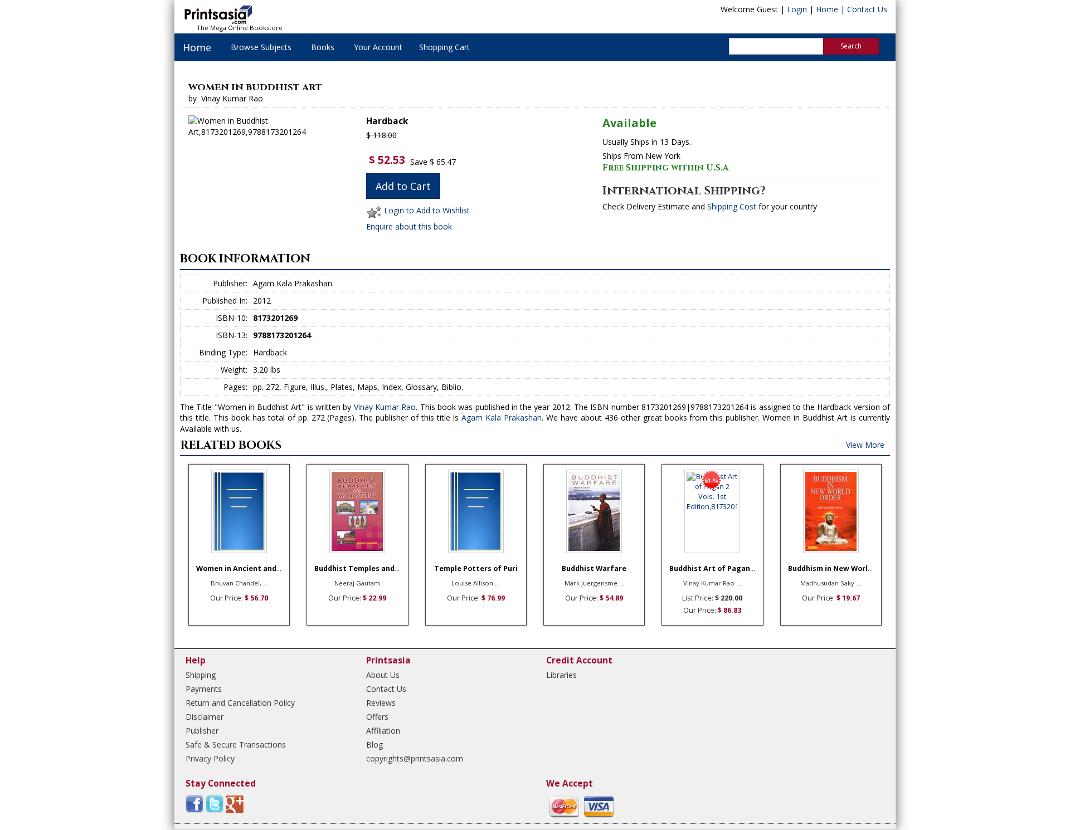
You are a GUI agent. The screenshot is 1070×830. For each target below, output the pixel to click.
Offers (377, 716)
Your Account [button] (378, 47)
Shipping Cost (731, 206)
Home (827, 9)
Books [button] (322, 47)
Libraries (561, 675)
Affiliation (383, 730)
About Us (383, 675)
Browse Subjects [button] (261, 47)
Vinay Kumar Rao (385, 407)
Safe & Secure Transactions (236, 744)
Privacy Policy (210, 758)
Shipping (201, 675)
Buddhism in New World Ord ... (842, 568)
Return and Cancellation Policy (240, 702)
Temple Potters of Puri (476, 568)
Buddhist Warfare (594, 568)
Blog (374, 744)
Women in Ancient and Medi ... (250, 568)
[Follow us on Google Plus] (235, 803)
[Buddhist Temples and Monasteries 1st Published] (357, 511)
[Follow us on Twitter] (214, 803)
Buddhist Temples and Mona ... (369, 568)
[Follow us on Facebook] (194, 803)
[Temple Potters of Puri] (476, 511)
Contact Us (867, 9)
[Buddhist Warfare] (594, 511)
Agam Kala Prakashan (501, 417)
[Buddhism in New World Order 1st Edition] (831, 511)
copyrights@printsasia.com (414, 758)
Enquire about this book (409, 226)
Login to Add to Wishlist (427, 210)
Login (797, 9)
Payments (204, 688)
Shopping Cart (444, 47)
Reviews (381, 702)
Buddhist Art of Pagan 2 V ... (719, 568)
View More (865, 445)
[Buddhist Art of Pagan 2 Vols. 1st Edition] (712, 511)
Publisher (202, 730)
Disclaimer (204, 716)
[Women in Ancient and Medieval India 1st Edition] (239, 511)
